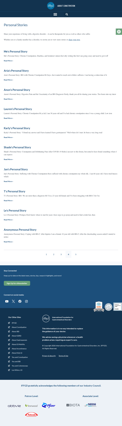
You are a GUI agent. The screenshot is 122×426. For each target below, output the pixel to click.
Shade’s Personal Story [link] (17, 147)
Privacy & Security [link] (49, 356)
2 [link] (55, 253)
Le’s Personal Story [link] (15, 210)
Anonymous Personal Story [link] (20, 229)
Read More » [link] (8, 61)
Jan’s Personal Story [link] (16, 169)
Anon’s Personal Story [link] (17, 89)
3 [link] (62, 253)
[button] (55, 14)
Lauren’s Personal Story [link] (18, 109)
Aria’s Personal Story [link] (16, 70)
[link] (119, 32)
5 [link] (77, 253)
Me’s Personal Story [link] (15, 51)
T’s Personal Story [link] (14, 191)
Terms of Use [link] (63, 356)
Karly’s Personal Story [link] (17, 128)
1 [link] (47, 253)
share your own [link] (74, 39)
